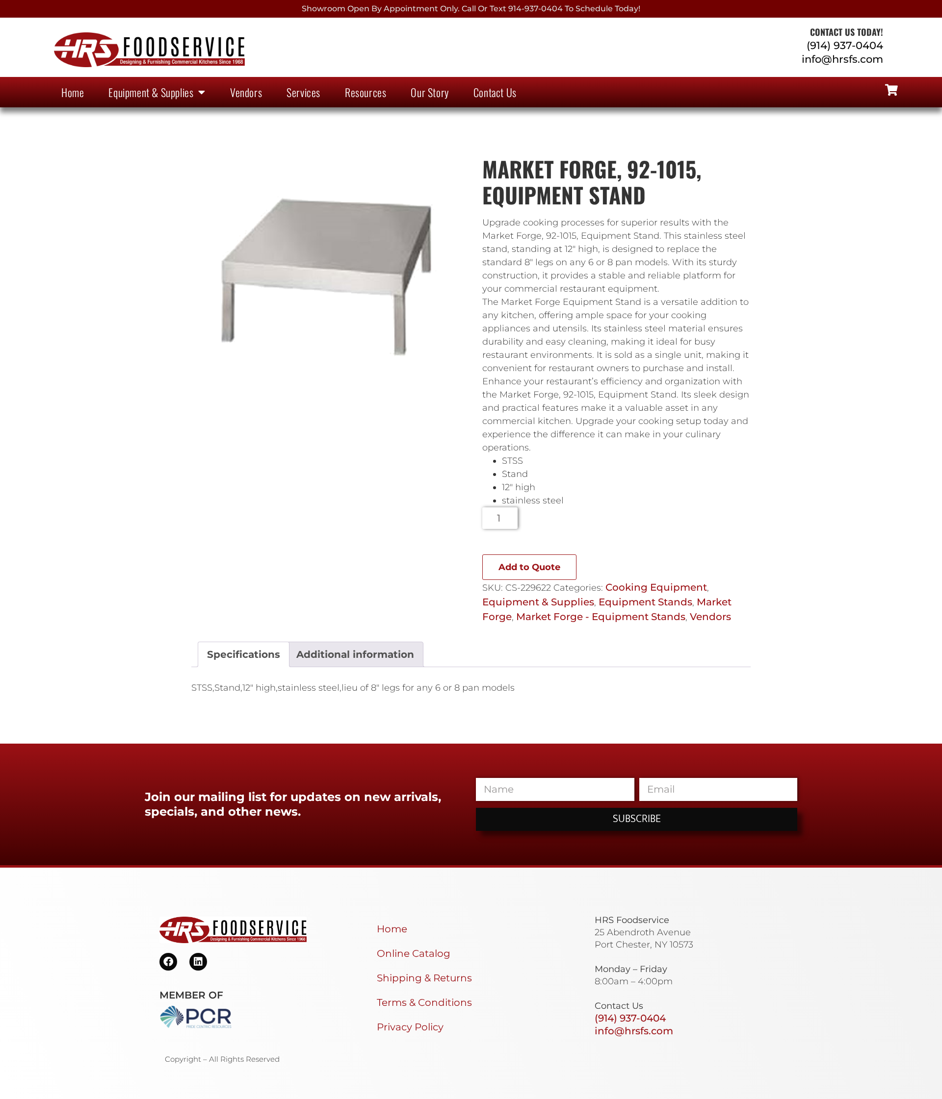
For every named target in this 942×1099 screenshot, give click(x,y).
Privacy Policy (410, 1027)
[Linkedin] (198, 962)
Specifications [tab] (243, 654)
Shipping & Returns (424, 978)
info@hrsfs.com (842, 59)
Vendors (246, 92)
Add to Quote (529, 567)
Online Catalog (413, 953)
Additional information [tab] (355, 654)
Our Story (429, 92)
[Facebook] (168, 962)
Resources (365, 92)
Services (303, 92)
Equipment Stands (645, 602)
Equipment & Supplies (150, 92)
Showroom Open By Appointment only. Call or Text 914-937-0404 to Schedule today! (471, 8)
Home (72, 92)
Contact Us (495, 92)
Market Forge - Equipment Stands (600, 617)
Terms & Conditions (424, 1002)
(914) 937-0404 (845, 45)
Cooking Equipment (656, 587)
